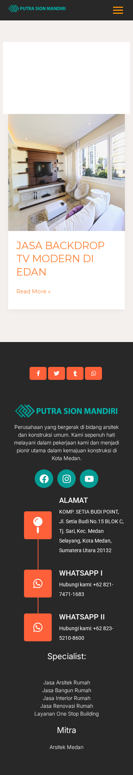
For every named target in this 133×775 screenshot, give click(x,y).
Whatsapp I (81, 573)
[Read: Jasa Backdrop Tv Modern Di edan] (66, 172)
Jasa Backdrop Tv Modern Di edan (60, 259)
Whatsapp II (82, 616)
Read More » (33, 291)
